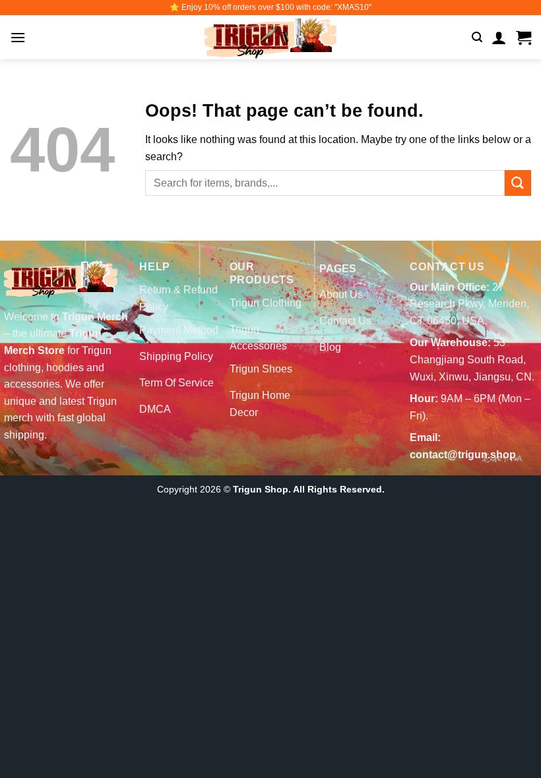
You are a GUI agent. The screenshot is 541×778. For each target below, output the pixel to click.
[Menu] (18, 37)
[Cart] (523, 37)
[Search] (477, 37)
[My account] (499, 37)
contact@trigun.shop (463, 454)
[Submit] (518, 183)
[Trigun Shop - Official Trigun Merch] (270, 37)
